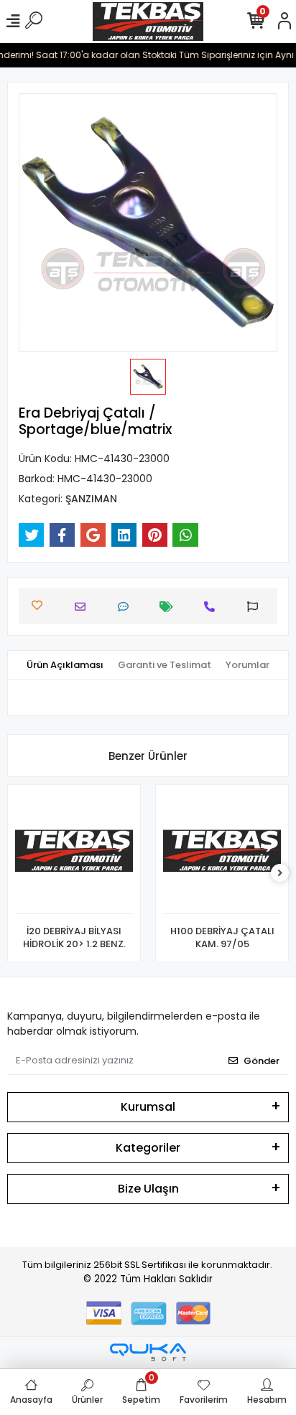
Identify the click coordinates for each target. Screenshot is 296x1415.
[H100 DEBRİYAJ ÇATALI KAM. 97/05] (222, 853)
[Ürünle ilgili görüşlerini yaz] (126, 607)
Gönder (261, 1061)
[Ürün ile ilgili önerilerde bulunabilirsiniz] (256, 607)
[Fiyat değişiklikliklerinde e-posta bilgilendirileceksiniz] (170, 607)
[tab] (65, 665)
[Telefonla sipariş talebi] (213, 607)
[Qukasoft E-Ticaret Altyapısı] (148, 1352)
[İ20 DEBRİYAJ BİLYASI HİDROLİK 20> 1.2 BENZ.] (74, 853)
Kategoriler (148, 1147)
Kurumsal (148, 1107)
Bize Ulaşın (148, 1188)
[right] (280, 873)
